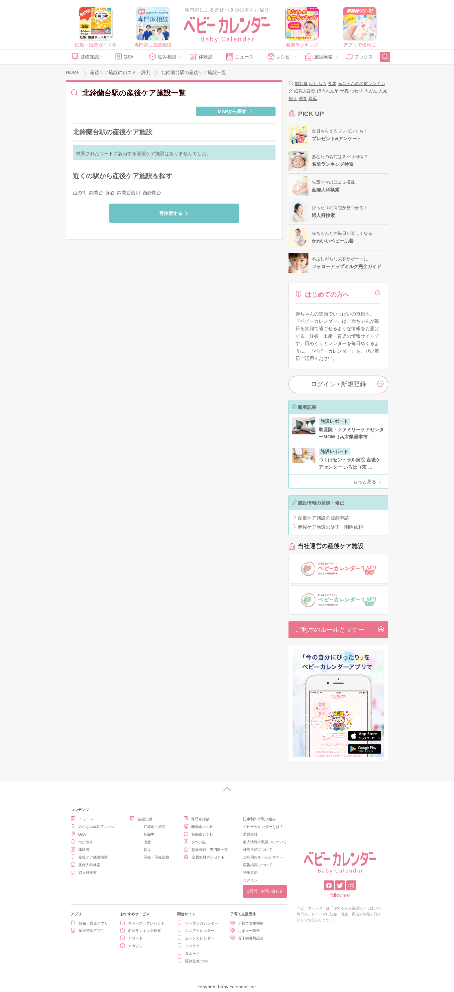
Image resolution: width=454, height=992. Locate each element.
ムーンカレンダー (199, 938)
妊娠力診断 (305, 90)
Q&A (128, 56)
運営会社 (250, 834)
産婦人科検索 (89, 865)
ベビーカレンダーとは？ (263, 827)
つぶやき (85, 842)
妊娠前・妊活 (155, 827)
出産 (147, 842)
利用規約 (250, 872)
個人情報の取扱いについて (265, 842)
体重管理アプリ (91, 931)
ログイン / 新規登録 (338, 384)
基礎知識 (89, 56)
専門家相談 (200, 819)
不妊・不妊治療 (156, 857)
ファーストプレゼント (146, 923)
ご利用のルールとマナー (330, 629)
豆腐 (332, 83)
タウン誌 (198, 842)
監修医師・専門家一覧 (209, 850)
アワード (135, 938)
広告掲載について (257, 865)
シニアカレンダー (199, 931)
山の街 (80, 192)
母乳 (344, 90)
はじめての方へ (327, 294)
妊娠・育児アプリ (93, 923)
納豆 (302, 98)
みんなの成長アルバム (96, 827)
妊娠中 (149, 834)
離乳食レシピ (202, 827)
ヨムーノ (192, 953)
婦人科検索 (87, 872)
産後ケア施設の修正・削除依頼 (330, 527)
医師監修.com (196, 961)
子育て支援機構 (251, 923)
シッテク (192, 946)
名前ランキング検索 (144, 931)
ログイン (250, 880)
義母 (312, 98)
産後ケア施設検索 (93, 857)
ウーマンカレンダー (201, 923)
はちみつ (317, 83)
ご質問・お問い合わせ (264, 891)
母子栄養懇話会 (251, 938)
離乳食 (301, 83)
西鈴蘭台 (152, 192)
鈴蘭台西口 (128, 192)
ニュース (244, 56)
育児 (147, 850)
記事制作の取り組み (259, 819)
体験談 (206, 56)
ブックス (363, 56)
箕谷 (110, 192)
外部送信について (257, 850)
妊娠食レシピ (202, 834)
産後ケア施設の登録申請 (323, 517)
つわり (356, 90)
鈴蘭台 (96, 192)
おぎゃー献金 (249, 931)
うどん (370, 90)
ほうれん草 (328, 90)
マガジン (135, 946)
